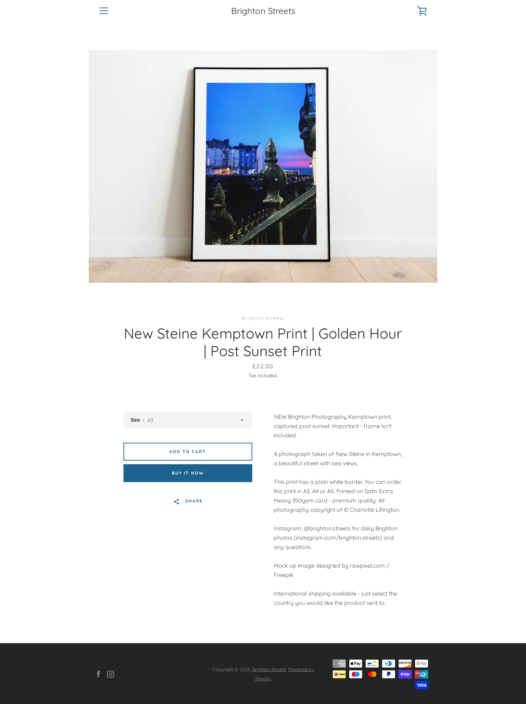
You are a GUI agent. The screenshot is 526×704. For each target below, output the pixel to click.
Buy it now (188, 473)
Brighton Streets (263, 11)
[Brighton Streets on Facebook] (98, 673)
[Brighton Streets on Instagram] (110, 673)
